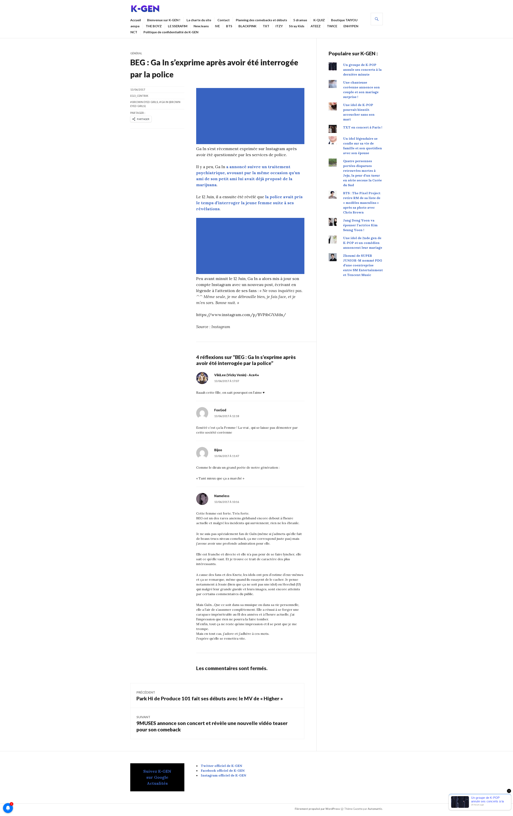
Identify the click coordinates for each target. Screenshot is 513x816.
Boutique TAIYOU (344, 20)
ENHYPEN (350, 26)
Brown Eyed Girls (145, 102)
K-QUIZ (319, 20)
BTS (229, 26)
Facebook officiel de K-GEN (223, 770)
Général (136, 53)
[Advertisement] (251, 116)
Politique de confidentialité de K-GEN (170, 32)
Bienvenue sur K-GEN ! (163, 20)
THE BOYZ (154, 26)
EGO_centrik (139, 95)
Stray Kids (296, 26)
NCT (133, 32)
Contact (223, 20)
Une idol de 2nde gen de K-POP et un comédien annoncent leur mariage (362, 243)
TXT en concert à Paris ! (362, 127)
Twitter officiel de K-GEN (221, 766)
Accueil (135, 20)
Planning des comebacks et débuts (261, 20)
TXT (266, 26)
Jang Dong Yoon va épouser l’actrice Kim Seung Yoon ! (360, 225)
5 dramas (300, 20)
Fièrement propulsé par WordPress (317, 808)
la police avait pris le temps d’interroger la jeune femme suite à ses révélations (249, 202)
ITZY (279, 26)
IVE (217, 26)
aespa (134, 26)
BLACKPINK (247, 26)
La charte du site (199, 20)
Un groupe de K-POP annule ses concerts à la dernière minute (362, 69)
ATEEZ (316, 26)
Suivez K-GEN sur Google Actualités (157, 777)
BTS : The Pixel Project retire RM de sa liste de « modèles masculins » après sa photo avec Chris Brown (361, 202)
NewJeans (201, 26)
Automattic (375, 808)
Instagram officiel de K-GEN (223, 775)
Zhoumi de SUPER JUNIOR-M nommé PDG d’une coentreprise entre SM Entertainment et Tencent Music (363, 265)
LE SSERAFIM (177, 26)
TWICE (332, 26)
